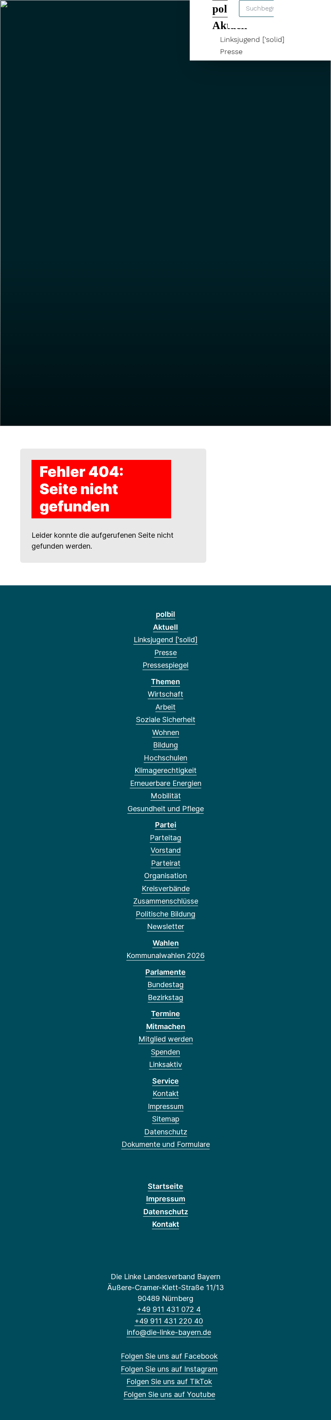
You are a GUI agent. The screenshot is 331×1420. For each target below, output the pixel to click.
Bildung (165, 745)
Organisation (165, 875)
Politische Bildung (165, 914)
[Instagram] (29, 17)
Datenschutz (165, 1132)
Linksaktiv (165, 1064)
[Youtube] (55, 17)
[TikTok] (42, 17)
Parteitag (165, 837)
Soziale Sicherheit (165, 719)
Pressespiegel (165, 665)
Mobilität (166, 795)
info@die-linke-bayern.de (169, 1332)
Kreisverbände (166, 888)
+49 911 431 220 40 (168, 1321)
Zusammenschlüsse (165, 901)
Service (165, 1081)
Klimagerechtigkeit (165, 770)
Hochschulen (165, 758)
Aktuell (165, 627)
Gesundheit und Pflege (166, 808)
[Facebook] (15, 17)
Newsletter (165, 926)
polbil (165, 614)
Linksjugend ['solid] (252, 39)
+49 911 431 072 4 (169, 1309)
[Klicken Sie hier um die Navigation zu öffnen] (314, 16)
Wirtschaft (165, 694)
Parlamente (165, 972)
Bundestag (165, 984)
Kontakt (166, 1093)
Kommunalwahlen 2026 (165, 955)
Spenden (165, 1052)
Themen (165, 681)
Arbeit (165, 707)
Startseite (165, 1186)
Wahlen (166, 943)
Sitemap (165, 1119)
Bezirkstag (165, 997)
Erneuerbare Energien (165, 783)
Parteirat (165, 863)
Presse (231, 51)
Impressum (166, 1106)
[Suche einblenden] (290, 16)
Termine (165, 1013)
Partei (165, 825)
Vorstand (166, 850)
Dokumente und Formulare (166, 1144)
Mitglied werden (165, 1039)
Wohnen (165, 732)
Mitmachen (165, 1026)
